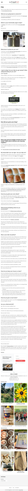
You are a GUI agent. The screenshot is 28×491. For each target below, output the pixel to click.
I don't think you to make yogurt (12, 30)
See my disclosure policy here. (7, 10)
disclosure (2, 352)
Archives (2, 479)
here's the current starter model (15, 51)
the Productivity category (22, 299)
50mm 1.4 (18, 57)
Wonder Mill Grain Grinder (19, 197)
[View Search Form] (26, 2)
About (10, 487)
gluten (16, 155)
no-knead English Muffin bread (11, 189)
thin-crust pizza (3, 190)
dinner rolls (23, 189)
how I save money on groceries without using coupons (11, 149)
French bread (19, 189)
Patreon (17, 487)
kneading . (21, 155)
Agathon (11, 85)
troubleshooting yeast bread (9, 165)
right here (3, 24)
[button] (8, 367)
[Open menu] (2, 2)
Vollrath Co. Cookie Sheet (15, 219)
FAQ (13, 487)
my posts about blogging (15, 117)
